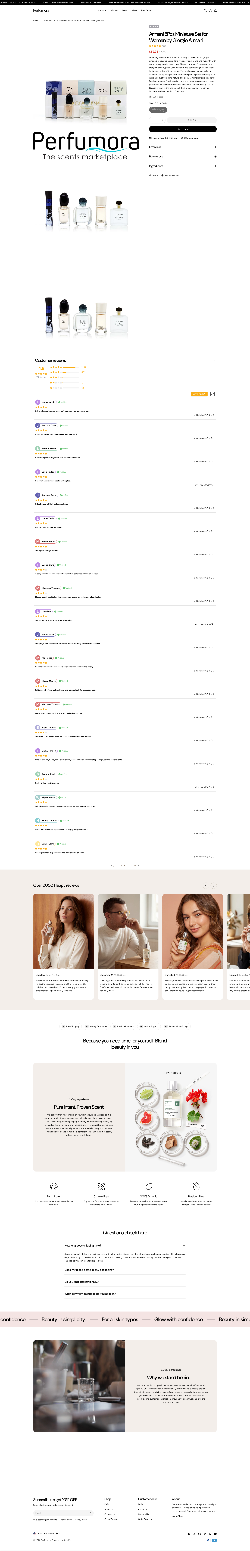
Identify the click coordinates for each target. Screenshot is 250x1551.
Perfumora (41, 10)
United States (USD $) (47, 1533)
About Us (108, 1509)
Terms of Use (66, 1520)
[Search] (205, 10)
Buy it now (183, 129)
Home (35, 20)
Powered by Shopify (61, 1540)
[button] (112, 865)
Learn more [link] (177, 1516)
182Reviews (41, 377)
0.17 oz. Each (159, 110)
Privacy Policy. (81, 1520)
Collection (47, 20)
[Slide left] (206, 886)
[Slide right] (214, 886)
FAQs (106, 1504)
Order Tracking (111, 1519)
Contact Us (109, 1514)
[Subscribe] (90, 1513)
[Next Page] (138, 865)
